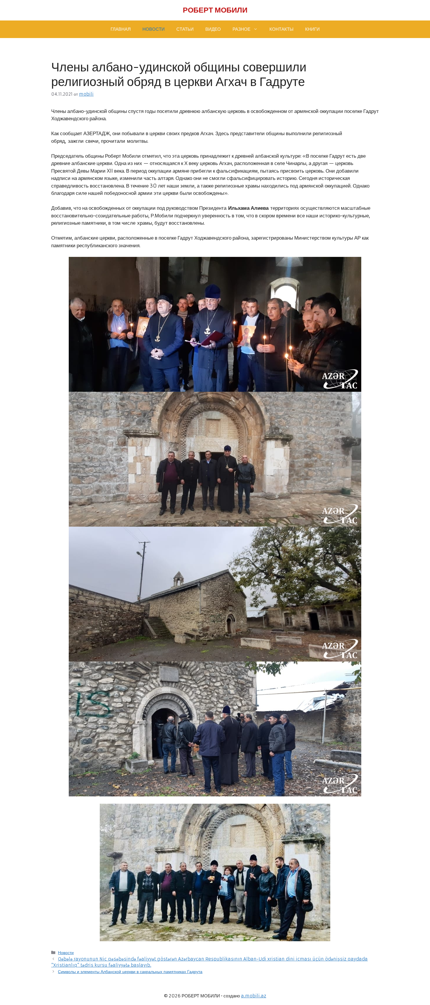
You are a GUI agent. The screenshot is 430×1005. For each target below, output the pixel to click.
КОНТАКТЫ (281, 29)
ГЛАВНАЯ (121, 29)
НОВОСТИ (153, 29)
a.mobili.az (253, 996)
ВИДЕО (213, 29)
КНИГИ (312, 29)
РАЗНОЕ (241, 29)
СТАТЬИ (185, 29)
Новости (66, 952)
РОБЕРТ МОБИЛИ (215, 10)
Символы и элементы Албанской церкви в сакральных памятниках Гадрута (130, 971)
